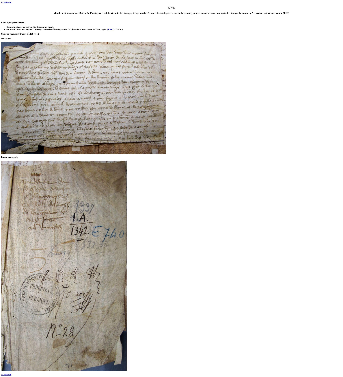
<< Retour (6, 2)
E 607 (110, 29)
